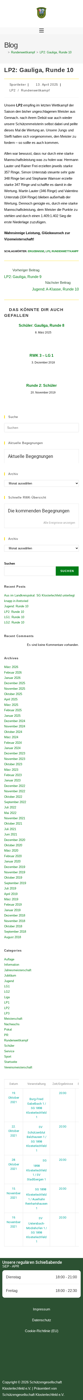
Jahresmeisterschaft (17, 970)
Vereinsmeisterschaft (18, 1067)
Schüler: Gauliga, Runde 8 (41, 325)
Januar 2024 (12, 748)
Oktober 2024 (13, 732)
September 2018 (15, 931)
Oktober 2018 (13, 926)
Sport (7, 1056)
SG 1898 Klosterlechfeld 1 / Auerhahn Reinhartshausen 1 (36, 1199)
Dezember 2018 (14, 915)
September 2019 (15, 883)
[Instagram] (41, 1357)
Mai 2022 (10, 813)
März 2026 (11, 667)
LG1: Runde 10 (14, 617)
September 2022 (15, 802)
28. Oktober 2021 (13, 1164)
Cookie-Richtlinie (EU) (41, 1331)
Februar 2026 (13, 672)
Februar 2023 (13, 775)
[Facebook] (29, 1357)
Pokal (8, 1029)
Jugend (9, 981)
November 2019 (14, 872)
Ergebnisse (36, 251)
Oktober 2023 (13, 764)
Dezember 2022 (14, 786)
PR (6, 1035)
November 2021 (14, 818)
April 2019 (11, 894)
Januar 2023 (12, 780)
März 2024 (11, 737)
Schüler (9, 1045)
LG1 (7, 986)
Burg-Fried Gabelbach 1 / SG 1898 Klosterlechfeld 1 (36, 1108)
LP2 (12, 90)
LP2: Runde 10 (14, 612)
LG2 (7, 991)
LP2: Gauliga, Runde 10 (55, 52)
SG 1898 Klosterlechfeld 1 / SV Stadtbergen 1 (36, 1170)
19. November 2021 (14, 1222)
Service (9, 1051)
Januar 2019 (12, 910)
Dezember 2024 (14, 721)
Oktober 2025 (13, 694)
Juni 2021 (10, 834)
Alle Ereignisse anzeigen (59, 522)
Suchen (9, 563)
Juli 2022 (10, 807)
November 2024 (14, 726)
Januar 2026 (12, 678)
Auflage (9, 959)
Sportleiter (17, 84)
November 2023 (14, 759)
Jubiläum (10, 975)
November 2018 (14, 921)
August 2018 (12, 937)
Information (11, 964)
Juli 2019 (10, 888)
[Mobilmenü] (41, 30)
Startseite (10, 1062)
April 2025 (11, 699)
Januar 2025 (12, 715)
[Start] (5, 52)
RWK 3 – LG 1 (41, 355)
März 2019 (11, 899)
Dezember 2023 (14, 753)
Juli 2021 (10, 829)
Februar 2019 (13, 904)
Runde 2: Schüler (41, 385)
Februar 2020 (13, 856)
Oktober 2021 (13, 823)
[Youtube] (54, 1357)
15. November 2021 (14, 1193)
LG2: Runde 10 (14, 622)
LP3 (6, 1013)
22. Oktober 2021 (13, 1131)
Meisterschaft (13, 1018)
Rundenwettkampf (35, 90)
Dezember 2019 (14, 867)
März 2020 (11, 850)
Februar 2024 (13, 742)
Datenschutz (41, 1320)
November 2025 (14, 688)
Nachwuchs (12, 1024)
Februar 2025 (13, 710)
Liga (7, 997)
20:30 (62, 1093)
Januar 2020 (12, 861)
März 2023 (11, 769)
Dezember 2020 (14, 840)
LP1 (6, 1002)
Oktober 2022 (13, 796)
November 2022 (14, 791)
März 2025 (11, 705)
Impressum (41, 1309)
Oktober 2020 (13, 845)
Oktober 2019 (13, 877)
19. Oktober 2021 (13, 1097)
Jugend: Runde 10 (16, 606)
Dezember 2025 (14, 683)
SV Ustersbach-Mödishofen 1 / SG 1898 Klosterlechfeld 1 (36, 1229)
